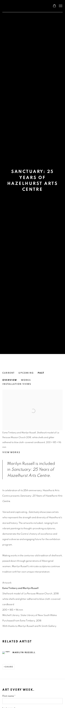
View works (11, 452)
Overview (9, 380)
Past (41, 373)
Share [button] (9, 667)
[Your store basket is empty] (54, 6)
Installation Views (16, 384)
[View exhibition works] (32, 400)
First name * (8, 696)
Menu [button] (60, 6)
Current (8, 373)
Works (26, 380)
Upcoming (26, 373)
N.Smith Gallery (15, 6)
